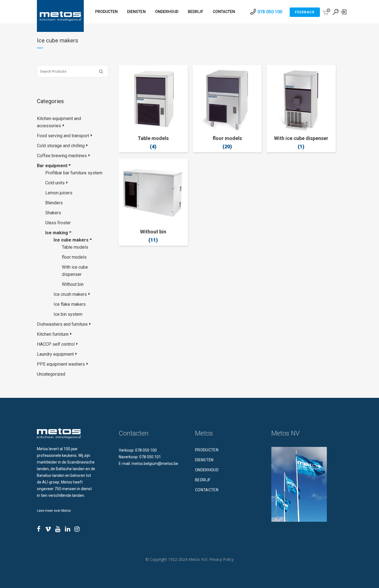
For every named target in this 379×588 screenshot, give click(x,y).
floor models (74, 257)
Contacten (206, 490)
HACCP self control (56, 344)
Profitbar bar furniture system (73, 172)
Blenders (54, 202)
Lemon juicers (58, 192)
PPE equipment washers (61, 364)
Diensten (204, 460)
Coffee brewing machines (62, 155)
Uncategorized (51, 374)
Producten (206, 450)
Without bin (73, 284)
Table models (75, 247)
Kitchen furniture (53, 334)
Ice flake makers (70, 304)
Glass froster (58, 222)
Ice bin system (68, 314)
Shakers (53, 212)
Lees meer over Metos (54, 511)
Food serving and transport (63, 135)
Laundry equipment (55, 354)
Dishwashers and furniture (62, 324)
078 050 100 (269, 11)
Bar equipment (52, 165)
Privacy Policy (221, 559)
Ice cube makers (71, 240)
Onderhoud (207, 470)
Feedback (305, 12)
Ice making (56, 232)
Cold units (55, 182)
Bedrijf (202, 480)
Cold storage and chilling (61, 145)
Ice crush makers (70, 294)
